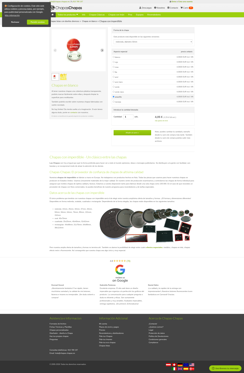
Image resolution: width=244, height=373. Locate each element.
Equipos (139, 15)
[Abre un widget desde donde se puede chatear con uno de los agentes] (225, 368)
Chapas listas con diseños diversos (64, 21)
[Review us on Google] (120, 273)
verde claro (119, 92)
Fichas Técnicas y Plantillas (61, 327)
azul (116, 77)
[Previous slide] (55, 50)
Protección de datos (157, 333)
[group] (55, 77)
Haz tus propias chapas (59, 336)
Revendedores (154, 15)
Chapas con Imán (116, 15)
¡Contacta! (153, 324)
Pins (130, 15)
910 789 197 (78, 2)
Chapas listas (104, 346)
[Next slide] (102, 50)
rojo (116, 62)
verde (116, 87)
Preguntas (54, 339)
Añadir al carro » (132, 133)
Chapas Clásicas (97, 15)
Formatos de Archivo (58, 324)
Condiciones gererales (158, 339)
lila (115, 72)
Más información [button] (12, 15)
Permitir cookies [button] (38, 22)
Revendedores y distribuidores (111, 333)
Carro (187, 8)
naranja (117, 102)
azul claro (118, 82)
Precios (102, 330)
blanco (117, 57)
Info (83, 15)
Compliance (153, 342)
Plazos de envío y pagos (109, 327)
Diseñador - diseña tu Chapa (61, 333)
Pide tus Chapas (105, 336)
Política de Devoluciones (158, 336)
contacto (73, 112)
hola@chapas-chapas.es (60, 2)
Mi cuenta (103, 324)
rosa (116, 67)
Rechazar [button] (15, 22)
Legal (151, 330)
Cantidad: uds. (126, 117)
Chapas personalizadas (59, 330)
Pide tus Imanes (105, 339)
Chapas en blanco (89, 21)
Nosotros (160, 8)
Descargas (146, 8)
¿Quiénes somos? (156, 327)
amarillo (118, 97)
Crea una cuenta (185, 2)
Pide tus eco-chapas (107, 342)
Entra (174, 2)
